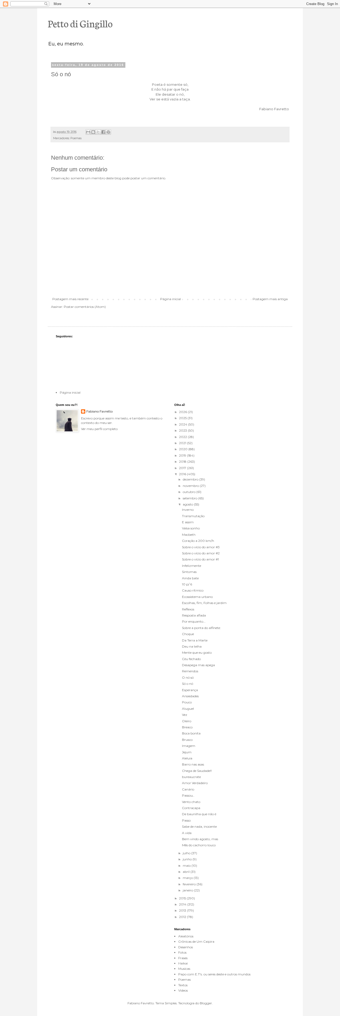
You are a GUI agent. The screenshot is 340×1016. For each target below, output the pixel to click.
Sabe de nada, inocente (199, 826)
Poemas (76, 138)
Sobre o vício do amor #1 (200, 559)
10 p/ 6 (187, 584)
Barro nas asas (193, 764)
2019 (183, 455)
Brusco (187, 740)
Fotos (182, 952)
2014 (183, 904)
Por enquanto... (194, 621)
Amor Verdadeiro (195, 783)
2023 (183, 430)
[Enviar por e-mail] (88, 132)
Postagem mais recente (70, 299)
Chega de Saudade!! (197, 771)
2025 (183, 418)
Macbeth (189, 535)
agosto (188, 504)
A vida (187, 833)
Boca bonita (191, 733)
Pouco (187, 702)
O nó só (188, 677)
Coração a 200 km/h (198, 541)
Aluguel (188, 709)
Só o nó (187, 684)
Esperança (190, 690)
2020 (183, 449)
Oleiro (186, 721)
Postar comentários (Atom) (85, 307)
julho (187, 853)
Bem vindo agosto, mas (200, 839)
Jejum (187, 752)
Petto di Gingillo (80, 23)
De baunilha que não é (199, 814)
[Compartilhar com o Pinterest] (108, 132)
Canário (188, 789)
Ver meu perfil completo (99, 429)
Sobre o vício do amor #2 (201, 553)
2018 (183, 462)
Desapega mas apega (198, 665)
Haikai (183, 963)
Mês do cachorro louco (199, 845)
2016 (183, 474)
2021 (183, 443)
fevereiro (190, 884)
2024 (183, 424)
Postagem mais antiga (270, 299)
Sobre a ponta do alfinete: (201, 628)
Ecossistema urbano (197, 597)
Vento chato (191, 802)
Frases (183, 958)
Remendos (190, 671)
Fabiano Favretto (99, 411)
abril (186, 872)
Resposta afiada (194, 615)
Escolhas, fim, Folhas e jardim (204, 603)
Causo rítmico (192, 590)
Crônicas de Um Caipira (196, 941)
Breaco (187, 727)
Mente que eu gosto (197, 652)
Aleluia (187, 758)
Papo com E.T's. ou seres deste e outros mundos (214, 974)
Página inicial (170, 299)
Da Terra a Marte (194, 640)
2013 (183, 910)
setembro (190, 498)
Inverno (188, 510)
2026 (183, 412)
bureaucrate (191, 777)
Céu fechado (191, 659)
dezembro (191, 479)
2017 (183, 468)
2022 (183, 437)
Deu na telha (192, 646)
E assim (188, 522)
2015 (183, 898)
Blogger (206, 1003)
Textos (183, 985)
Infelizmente (191, 566)
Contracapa (191, 808)
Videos (183, 990)
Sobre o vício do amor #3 (201, 547)
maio (187, 866)
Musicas (184, 969)
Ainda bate (190, 578)
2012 (183, 917)
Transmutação (193, 516)
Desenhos (185, 947)
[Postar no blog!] (93, 132)
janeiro (188, 890)
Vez (184, 715)
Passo (186, 820)
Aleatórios (185, 936)
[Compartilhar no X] (98, 132)
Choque (188, 634)
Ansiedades (190, 696)
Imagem (188, 746)
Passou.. (188, 795)
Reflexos (188, 609)
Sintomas (189, 572)
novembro (191, 486)
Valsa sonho (191, 528)
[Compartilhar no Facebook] (103, 132)
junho (188, 859)
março (188, 878)
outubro (189, 492)
